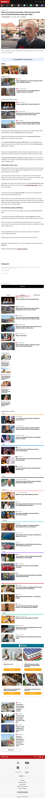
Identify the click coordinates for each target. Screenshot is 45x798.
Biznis (39, 5)
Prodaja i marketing (22, 782)
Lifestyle (21, 5)
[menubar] (41, 2)
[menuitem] (41, 1)
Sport (9, 5)
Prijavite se (22, 286)
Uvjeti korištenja (22, 784)
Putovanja (27, 5)
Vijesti (4, 5)
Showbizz (14, 5)
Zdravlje (33, 5)
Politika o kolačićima (22, 788)
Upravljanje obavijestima (23, 792)
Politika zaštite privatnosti (22, 786)
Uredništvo (22, 780)
